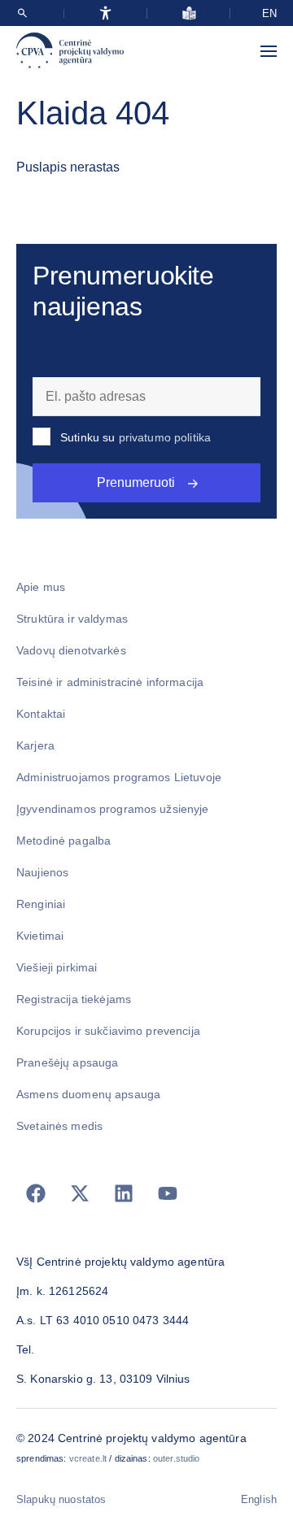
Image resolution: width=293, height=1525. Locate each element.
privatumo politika (165, 437)
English (259, 1499)
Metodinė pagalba (63, 840)
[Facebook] (35, 1193)
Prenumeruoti (136, 482)
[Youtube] (167, 1193)
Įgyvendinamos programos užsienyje (112, 808)
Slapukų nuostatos (61, 1499)
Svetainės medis (59, 1125)
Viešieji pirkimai (56, 967)
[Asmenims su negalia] (105, 13)
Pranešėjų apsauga (67, 1062)
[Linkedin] (123, 1193)
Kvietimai (39, 935)
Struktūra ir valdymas (72, 618)
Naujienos (42, 872)
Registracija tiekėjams (73, 999)
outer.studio (176, 1458)
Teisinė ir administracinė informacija (109, 682)
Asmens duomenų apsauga (88, 1094)
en (269, 13)
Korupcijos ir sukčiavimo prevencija (108, 1030)
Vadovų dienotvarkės (71, 650)
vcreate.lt (88, 1458)
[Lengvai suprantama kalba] (189, 13)
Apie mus (40, 586)
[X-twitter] (79, 1193)
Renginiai (40, 903)
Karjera (35, 745)
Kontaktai (40, 713)
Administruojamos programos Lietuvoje (118, 777)
